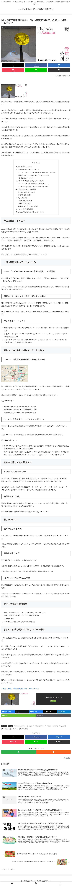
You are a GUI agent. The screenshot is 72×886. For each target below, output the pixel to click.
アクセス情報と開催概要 (25, 209)
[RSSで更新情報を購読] (53, 752)
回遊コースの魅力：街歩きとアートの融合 (31, 181)
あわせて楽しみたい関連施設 (27, 189)
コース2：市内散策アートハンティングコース (33, 186)
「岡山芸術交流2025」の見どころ (28, 169)
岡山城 (30, 726)
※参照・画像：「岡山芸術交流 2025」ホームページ (20, 689)
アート (5, 726)
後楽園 (56, 726)
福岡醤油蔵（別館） (25, 195)
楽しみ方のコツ (22, 198)
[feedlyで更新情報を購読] (18, 752)
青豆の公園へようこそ (25, 166)
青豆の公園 (24, 729)
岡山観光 (49, 726)
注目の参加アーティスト (27, 178)
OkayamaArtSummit (20, 726)
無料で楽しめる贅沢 (25, 200)
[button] (59, 70)
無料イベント (7, 729)
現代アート (16, 729)
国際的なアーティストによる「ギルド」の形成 (34, 175)
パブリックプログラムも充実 (28, 206)
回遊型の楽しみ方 (25, 203)
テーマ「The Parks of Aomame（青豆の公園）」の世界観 (37, 172)
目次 (33, 163)
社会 (11, 726)
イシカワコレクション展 (27, 192)
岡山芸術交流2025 (39, 726)
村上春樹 (63, 726)
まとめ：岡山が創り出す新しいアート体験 (31, 212)
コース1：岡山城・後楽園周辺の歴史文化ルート (34, 183)
